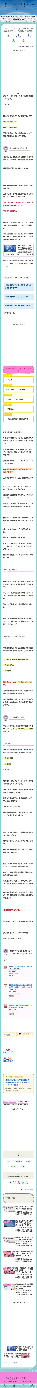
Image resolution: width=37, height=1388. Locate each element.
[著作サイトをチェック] (10, 1183)
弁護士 (27, 1101)
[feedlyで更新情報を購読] (22, 1183)
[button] (24, 41)
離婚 (6, 1101)
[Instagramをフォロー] (14, 1183)
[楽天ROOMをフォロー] (18, 1183)
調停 (21, 1104)
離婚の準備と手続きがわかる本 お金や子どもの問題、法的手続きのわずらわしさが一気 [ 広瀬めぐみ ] (20, 987)
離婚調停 (13, 1101)
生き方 (15, 1104)
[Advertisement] (18, 70)
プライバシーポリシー (10, 1381)
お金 (21, 1101)
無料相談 (7, 1104)
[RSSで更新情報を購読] (26, 1183)
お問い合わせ (27, 1381)
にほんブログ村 (8, 1052)
